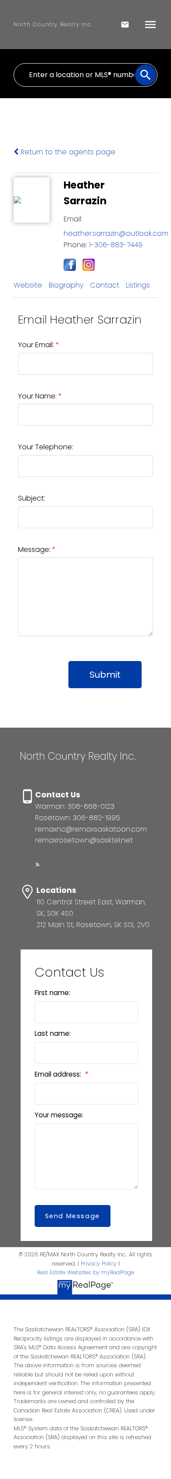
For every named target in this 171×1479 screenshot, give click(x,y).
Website (28, 285)
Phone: (75, 245)
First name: (52, 992)
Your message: (59, 1115)
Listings (138, 285)
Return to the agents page (66, 152)
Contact (104, 285)
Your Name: (38, 396)
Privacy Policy (99, 1263)
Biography (66, 285)
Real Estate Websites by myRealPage (85, 1272)
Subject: (31, 498)
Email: (73, 219)
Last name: (53, 1033)
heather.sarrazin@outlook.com (116, 233)
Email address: (59, 1074)
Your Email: (37, 345)
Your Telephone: (45, 447)
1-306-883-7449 (115, 245)
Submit (105, 674)
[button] (37, 864)
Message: (35, 549)
